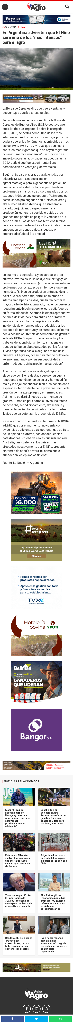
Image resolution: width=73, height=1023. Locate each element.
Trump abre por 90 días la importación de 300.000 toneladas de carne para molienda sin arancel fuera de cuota (18, 901)
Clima (21, 27)
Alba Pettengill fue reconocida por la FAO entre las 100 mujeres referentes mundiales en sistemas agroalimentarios (53, 902)
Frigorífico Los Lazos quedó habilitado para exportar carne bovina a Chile (54, 859)
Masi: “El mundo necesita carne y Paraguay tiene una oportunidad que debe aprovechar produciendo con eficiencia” (17, 818)
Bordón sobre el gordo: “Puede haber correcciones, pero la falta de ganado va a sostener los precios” (18, 943)
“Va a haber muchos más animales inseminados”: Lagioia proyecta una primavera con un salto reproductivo (54, 945)
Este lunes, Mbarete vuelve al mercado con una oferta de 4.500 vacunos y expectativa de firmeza (18, 861)
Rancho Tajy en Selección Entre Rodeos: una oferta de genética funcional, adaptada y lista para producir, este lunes (53, 817)
